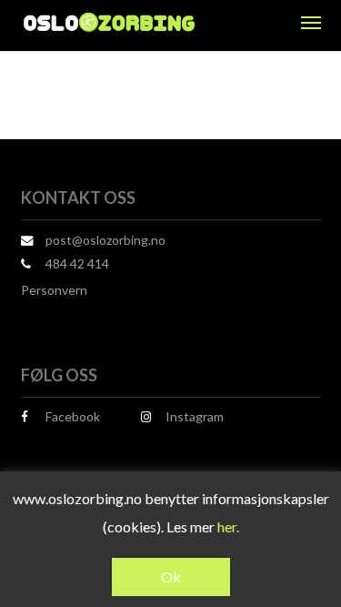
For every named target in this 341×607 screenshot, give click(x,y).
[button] (311, 22)
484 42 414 (77, 263)
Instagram (194, 416)
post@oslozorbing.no (105, 240)
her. (228, 526)
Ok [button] (171, 576)
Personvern (54, 290)
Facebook (72, 416)
